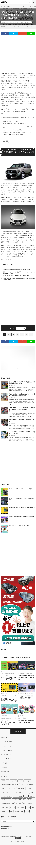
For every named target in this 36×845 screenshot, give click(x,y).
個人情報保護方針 (9, 836)
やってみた (13, 781)
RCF (32, 693)
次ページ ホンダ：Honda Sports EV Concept (12, 259)
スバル (14, 788)
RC (29, 693)
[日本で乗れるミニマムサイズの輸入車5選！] (4, 529)
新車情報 (5, 763)
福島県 (22, 807)
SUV (8, 781)
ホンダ (3, 796)
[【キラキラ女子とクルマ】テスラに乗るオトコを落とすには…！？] (4, 434)
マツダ (26, 796)
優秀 (31, 673)
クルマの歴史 (30, 784)
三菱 (20, 800)
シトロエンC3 (12, 716)
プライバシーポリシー (19, 836)
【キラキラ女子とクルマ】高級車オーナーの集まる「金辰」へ (17, 275)
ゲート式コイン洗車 (24, 673)
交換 (7, 674)
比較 (18, 807)
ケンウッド (10, 695)
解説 (33, 807)
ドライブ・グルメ (27, 6)
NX (27, 693)
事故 (24, 800)
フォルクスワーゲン (24, 792)
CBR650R (32, 716)
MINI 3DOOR (5, 716)
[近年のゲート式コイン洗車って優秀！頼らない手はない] (4, 501)
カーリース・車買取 (7, 741)
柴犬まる (12, 807)
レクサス (15, 800)
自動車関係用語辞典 (7, 826)
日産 (3, 807)
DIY (3, 673)
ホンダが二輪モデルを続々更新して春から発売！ (26, 721)
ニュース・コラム (16, 6)
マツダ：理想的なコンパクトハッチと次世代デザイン (15, 123)
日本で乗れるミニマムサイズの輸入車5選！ (20, 525)
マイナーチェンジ (18, 796)
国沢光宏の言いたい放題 (8, 803)
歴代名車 (5, 767)
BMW (3, 781)
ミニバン (32, 796)
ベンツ (32, 792)
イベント (22, 784)
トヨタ (8, 792)
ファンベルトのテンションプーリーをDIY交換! (20, 488)
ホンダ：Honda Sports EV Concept (10, 121)
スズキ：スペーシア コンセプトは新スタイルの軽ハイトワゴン (17, 132)
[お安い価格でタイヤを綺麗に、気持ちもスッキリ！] (4, 422)
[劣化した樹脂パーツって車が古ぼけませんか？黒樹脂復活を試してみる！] (4, 385)
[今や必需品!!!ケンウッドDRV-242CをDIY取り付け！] (4, 510)
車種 (11, 811)
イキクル (22, 841)
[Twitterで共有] (13, 33)
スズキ (8, 788)
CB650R (21, 716)
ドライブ (14, 792)
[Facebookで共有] (5, 33)
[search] (34, 821)
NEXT (17, 328)
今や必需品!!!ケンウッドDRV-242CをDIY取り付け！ (22, 507)
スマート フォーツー (6, 718)
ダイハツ (28, 788)
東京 (7, 807)
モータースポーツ (6, 800)
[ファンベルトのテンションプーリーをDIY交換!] (4, 492)
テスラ (3, 792)
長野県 (27, 811)
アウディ (20, 781)
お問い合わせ (28, 836)
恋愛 (20, 803)
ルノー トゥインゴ (7, 719)
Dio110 (19, 718)
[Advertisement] (18, 50)
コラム (3, 788)
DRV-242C (4, 695)
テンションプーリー (9, 673)
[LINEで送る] (31, 33)
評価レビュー (6, 771)
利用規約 (3, 836)
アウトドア (27, 781)
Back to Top (18, 731)
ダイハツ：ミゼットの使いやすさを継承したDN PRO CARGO (16, 130)
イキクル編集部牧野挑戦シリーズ (10, 784)
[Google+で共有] (22, 33)
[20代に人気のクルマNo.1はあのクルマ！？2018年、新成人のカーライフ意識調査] (4, 410)
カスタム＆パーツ (7, 746)
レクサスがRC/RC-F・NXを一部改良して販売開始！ (22, 516)
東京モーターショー (25, 22)
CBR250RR (26, 716)
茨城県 (28, 807)
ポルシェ (9, 796)
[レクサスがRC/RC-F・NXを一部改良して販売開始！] (4, 519)
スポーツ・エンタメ (5, 6)
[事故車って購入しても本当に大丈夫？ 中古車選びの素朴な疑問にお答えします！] (4, 397)
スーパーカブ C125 (26, 718)
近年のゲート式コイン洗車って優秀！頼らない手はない (26, 677)
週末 (22, 811)
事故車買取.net (5, 828)
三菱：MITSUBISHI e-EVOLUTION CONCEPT (13, 134)
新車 (24, 803)
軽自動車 (17, 811)
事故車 (29, 800)
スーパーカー (21, 788)
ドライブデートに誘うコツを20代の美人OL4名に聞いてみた (16, 269)
